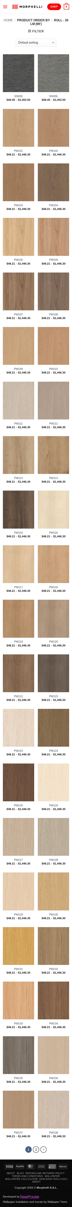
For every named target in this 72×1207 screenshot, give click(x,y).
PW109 (18, 369)
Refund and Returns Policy (45, 1173)
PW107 (18, 314)
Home (8, 20)
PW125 (18, 805)
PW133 (18, 1023)
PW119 (18, 641)
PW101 (18, 150)
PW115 (18, 532)
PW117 (18, 587)
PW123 (18, 750)
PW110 (53, 369)
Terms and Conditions (27, 1176)
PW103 (18, 205)
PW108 (53, 314)
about (11, 1173)
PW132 (53, 969)
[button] (5, 6)
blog (20, 1173)
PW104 (53, 205)
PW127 (18, 859)
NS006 (53, 96)
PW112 (53, 423)
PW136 (53, 1078)
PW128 (53, 859)
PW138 (53, 1132)
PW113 (18, 478)
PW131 (18, 969)
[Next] (43, 1149)
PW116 (53, 532)
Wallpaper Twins (57, 1201)
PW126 (53, 805)
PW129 (18, 914)
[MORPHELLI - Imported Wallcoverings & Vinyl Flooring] (27, 6)
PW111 (18, 423)
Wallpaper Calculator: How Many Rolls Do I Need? (36, 1180)
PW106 (53, 259)
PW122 (53, 696)
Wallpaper (52, 1176)
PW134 (53, 1023)
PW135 (18, 1078)
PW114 (53, 478)
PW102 (53, 150)
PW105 (18, 259)
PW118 (53, 587)
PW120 (53, 641)
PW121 (18, 696)
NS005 (18, 96)
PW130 (53, 914)
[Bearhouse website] (29, 1196)
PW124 (53, 750)
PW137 (18, 1132)
